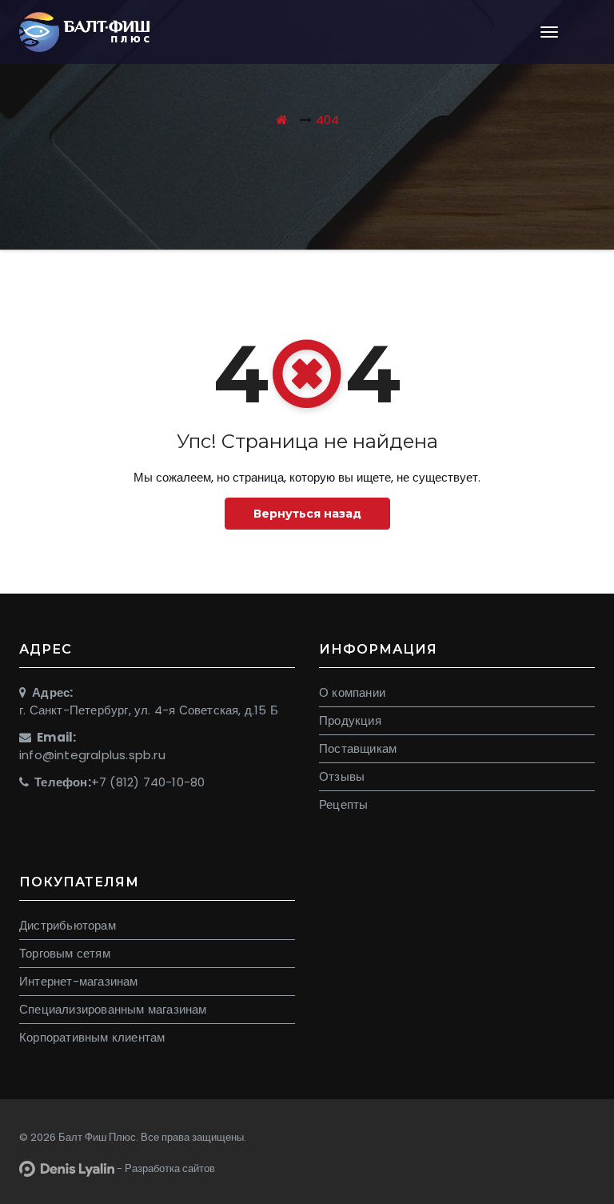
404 (327, 119)
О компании (352, 692)
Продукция (350, 720)
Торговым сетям (64, 953)
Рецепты (343, 804)
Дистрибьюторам (67, 925)
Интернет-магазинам (78, 981)
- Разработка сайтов (164, 1168)
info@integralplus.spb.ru (92, 754)
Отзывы (342, 776)
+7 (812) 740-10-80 (148, 782)
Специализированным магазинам (113, 1009)
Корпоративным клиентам (92, 1037)
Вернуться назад (307, 513)
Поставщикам (358, 748)
